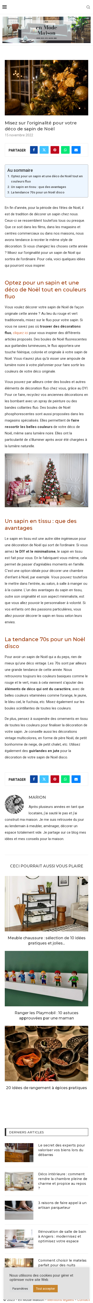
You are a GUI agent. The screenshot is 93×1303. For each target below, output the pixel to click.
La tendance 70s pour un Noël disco (37, 192)
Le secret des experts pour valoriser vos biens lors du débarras (61, 1150)
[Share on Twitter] (44, 150)
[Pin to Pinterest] (55, 150)
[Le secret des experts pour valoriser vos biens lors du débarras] (19, 1152)
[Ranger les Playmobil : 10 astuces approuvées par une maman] (46, 978)
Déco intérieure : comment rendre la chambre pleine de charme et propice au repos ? (62, 1181)
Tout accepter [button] (45, 1288)
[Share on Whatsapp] (65, 150)
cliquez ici (20, 333)
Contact (83, 1300)
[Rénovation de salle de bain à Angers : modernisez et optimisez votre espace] (19, 1239)
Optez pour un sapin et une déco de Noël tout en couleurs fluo (47, 178)
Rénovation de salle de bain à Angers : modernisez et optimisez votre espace (62, 1236)
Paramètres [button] (20, 1288)
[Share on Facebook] (34, 150)
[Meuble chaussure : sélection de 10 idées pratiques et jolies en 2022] (46, 903)
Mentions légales (60, 1300)
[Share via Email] (76, 150)
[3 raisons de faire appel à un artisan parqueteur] (19, 1210)
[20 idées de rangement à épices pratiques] (46, 1053)
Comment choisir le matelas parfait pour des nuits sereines (62, 1265)
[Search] (88, 7)
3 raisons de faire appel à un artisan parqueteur (62, 1205)
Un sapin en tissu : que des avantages (38, 187)
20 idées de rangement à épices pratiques (46, 1088)
